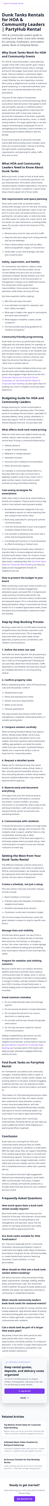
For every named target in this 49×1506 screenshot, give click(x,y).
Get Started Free (24, 1499)
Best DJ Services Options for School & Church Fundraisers (23, 377)
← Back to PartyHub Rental (12, 3)
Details (23, 1398)
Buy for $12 (26, 1391)
